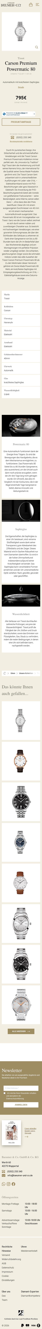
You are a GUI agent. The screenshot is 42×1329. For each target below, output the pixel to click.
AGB (4, 1263)
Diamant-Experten (30, 1291)
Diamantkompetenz (30, 1295)
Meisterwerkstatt (29, 1251)
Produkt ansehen (21, 735)
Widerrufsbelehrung (11, 1259)
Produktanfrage (21, 122)
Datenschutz (8, 1267)
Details (21, 87)
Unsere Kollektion (26, 673)
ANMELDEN (21, 1105)
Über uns (6, 1291)
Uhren (13, 673)
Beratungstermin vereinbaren (21, 141)
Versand (6, 1255)
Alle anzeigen (21, 1031)
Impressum (7, 1271)
